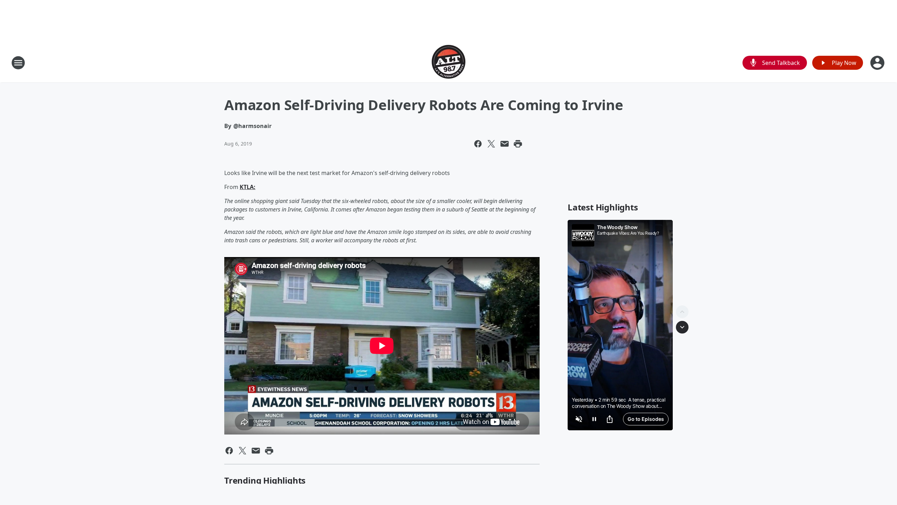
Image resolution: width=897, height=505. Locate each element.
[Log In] (878, 63)
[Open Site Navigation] (18, 63)
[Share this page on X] (491, 144)
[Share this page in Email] (504, 144)
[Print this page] (518, 144)
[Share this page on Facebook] (478, 144)
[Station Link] (448, 62)
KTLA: (247, 187)
